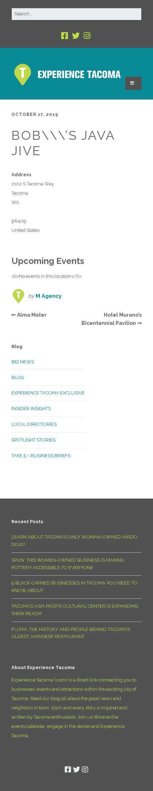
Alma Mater (32, 315)
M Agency (49, 296)
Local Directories (34, 424)
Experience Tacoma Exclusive (48, 393)
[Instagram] (87, 36)
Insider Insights (31, 408)
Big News (22, 361)
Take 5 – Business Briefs (40, 455)
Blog (17, 377)
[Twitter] (75, 36)
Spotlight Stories (33, 440)
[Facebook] (65, 36)
